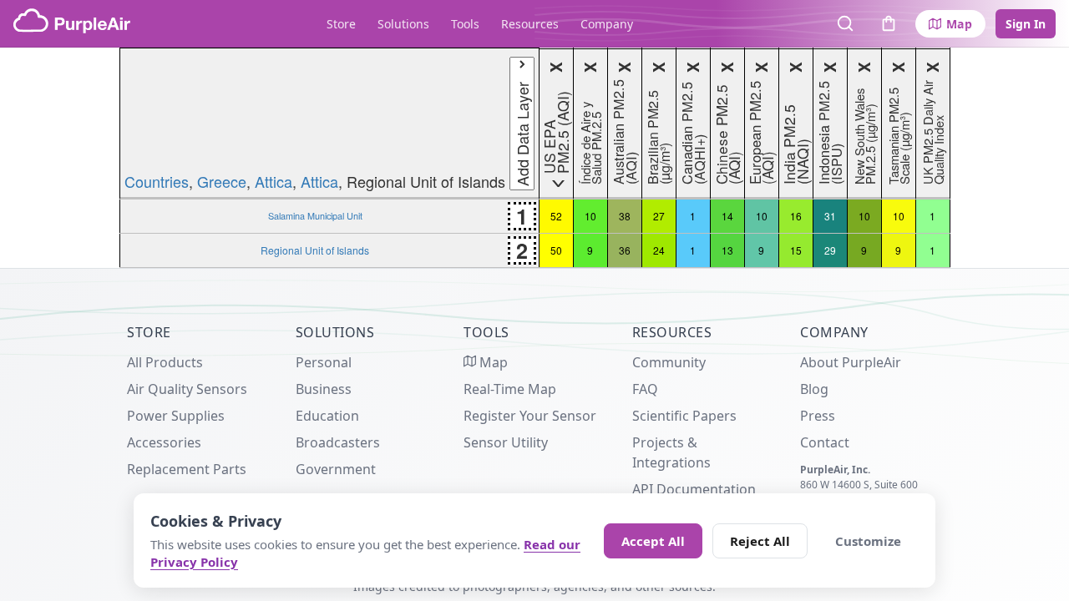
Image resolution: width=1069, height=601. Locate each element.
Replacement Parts (186, 469)
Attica (273, 181)
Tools (465, 24)
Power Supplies (176, 416)
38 (625, 216)
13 (727, 250)
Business (324, 389)
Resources (530, 24)
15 (796, 250)
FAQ (645, 389)
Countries (156, 181)
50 (556, 250)
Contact (824, 442)
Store (341, 24)
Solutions (403, 24)
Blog (814, 389)
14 (727, 216)
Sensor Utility (506, 442)
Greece (221, 181)
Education (327, 416)
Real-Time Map (510, 389)
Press (817, 416)
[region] (534, 158)
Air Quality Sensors (187, 389)
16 (796, 216)
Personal (324, 362)
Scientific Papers (684, 416)
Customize (868, 541)
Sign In (1026, 24)
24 (659, 250)
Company (606, 24)
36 (625, 250)
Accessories (164, 442)
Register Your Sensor (530, 416)
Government (336, 469)
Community (669, 362)
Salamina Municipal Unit (315, 215)
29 (830, 250)
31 (830, 216)
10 (590, 216)
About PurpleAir (850, 362)
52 (556, 216)
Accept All (653, 541)
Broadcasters (338, 442)
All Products (165, 362)
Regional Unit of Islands (315, 250)
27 (659, 216)
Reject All (760, 541)
